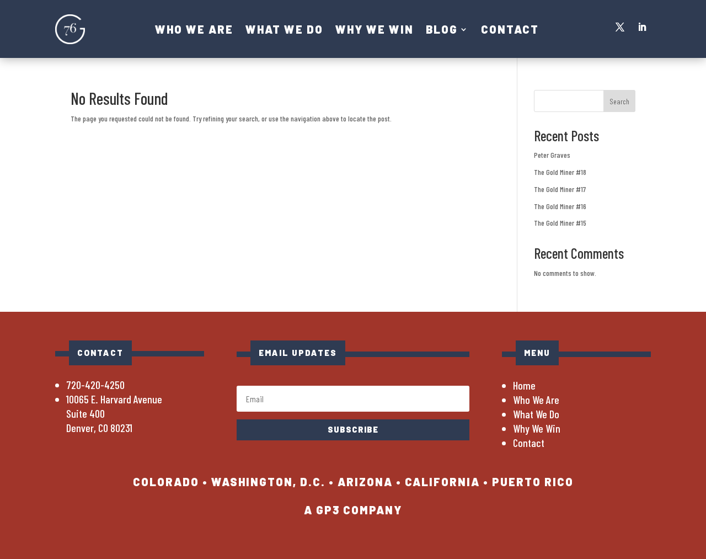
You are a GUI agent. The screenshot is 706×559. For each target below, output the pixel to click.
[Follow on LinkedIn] (642, 27)
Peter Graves (552, 154)
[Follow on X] (620, 27)
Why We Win (374, 30)
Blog (442, 30)
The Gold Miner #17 (560, 189)
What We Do (284, 30)
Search (619, 101)
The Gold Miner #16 (560, 206)
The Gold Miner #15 (560, 222)
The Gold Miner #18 (560, 172)
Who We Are (194, 30)
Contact (510, 30)
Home (524, 385)
